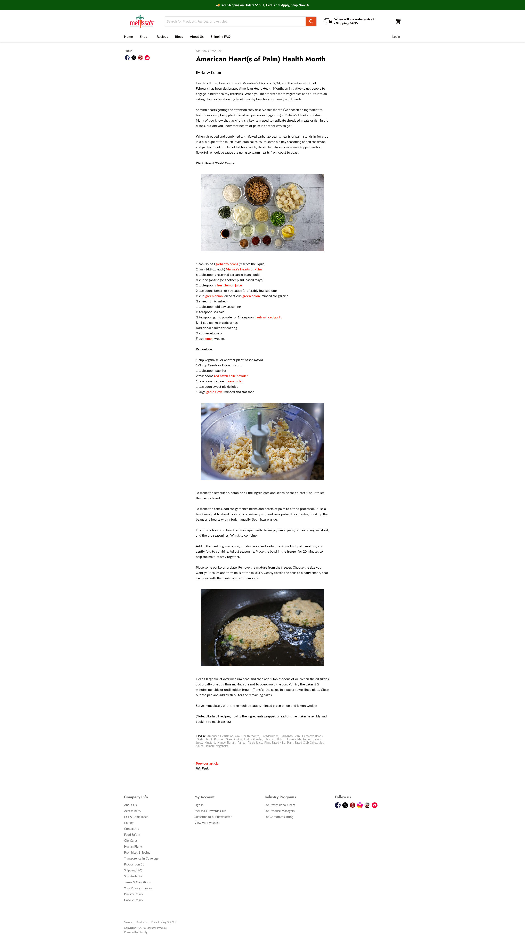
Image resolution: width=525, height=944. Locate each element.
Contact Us (131, 828)
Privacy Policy (133, 894)
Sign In (198, 805)
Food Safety (132, 834)
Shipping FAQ (221, 36)
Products (141, 922)
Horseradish (293, 739)
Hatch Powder (253, 739)
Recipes (162, 36)
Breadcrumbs (269, 736)
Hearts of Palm (274, 739)
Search (128, 922)
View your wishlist (207, 822)
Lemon (307, 739)
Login (396, 36)
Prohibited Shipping (137, 852)
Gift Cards (131, 840)
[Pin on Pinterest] (140, 57)
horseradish (234, 381)
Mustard (209, 742)
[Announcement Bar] (262, 5)
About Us (197, 36)
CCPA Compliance (136, 817)
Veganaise (222, 746)
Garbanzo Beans (312, 736)
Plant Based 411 (274, 742)
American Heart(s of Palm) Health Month (233, 736)
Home (128, 36)
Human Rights (133, 846)
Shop (144, 36)
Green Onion (234, 739)
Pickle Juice (255, 742)
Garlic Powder (215, 739)
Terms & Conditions (137, 882)
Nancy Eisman (226, 742)
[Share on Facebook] (127, 57)
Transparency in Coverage (141, 858)
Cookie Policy (133, 900)
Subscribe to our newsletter (213, 817)
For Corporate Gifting (279, 817)
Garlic (200, 739)
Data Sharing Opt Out (163, 922)
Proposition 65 (134, 864)
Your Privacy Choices (138, 888)
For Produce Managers (280, 811)
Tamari (210, 746)
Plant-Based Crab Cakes (302, 742)
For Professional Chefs (280, 805)
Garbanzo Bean (290, 736)
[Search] (311, 21)
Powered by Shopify (135, 932)
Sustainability (133, 876)
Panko (241, 742)
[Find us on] (147, 57)
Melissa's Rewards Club (210, 811)
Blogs (179, 36)
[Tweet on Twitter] (133, 57)
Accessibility (132, 811)
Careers (129, 822)
